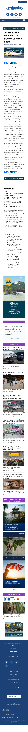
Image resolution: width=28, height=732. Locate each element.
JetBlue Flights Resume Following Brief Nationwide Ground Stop (13, 198)
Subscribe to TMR (14, 338)
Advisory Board (13, 651)
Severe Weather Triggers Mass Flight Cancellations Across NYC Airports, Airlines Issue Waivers (14, 238)
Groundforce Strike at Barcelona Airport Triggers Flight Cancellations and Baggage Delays (13, 259)
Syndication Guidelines (13, 656)
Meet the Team (13, 648)
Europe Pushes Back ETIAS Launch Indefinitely (14, 253)
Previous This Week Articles (13, 682)
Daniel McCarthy (9, 44)
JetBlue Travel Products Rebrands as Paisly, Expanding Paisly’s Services (13, 222)
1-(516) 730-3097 (5, 710)
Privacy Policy (11, 722)
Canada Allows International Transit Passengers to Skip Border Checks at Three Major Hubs (13, 421)
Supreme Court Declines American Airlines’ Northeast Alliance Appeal (13, 218)
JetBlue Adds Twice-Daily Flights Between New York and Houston (12, 202)
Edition (23, 2)
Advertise (13, 653)
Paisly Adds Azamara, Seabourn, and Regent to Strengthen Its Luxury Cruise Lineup (13, 206)
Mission (13, 645)
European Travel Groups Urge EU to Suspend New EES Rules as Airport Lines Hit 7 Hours (13, 448)
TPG (14, 82)
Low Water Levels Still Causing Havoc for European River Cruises (14, 249)
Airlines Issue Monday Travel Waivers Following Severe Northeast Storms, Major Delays (12, 396)
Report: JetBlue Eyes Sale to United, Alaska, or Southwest (13, 194)
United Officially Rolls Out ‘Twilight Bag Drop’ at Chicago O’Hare (13, 348)
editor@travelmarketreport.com (13, 704)
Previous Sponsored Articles (13, 679)
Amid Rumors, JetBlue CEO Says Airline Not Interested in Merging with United (13, 226)
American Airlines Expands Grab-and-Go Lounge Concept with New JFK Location (13, 476)
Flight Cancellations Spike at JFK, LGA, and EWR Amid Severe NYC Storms (14, 244)
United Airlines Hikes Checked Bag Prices (13, 190)
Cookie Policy (5, 722)
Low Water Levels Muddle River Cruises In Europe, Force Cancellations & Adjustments (13, 265)
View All (14, 589)
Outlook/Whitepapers (13, 676)
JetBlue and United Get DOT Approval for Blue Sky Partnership (14, 214)
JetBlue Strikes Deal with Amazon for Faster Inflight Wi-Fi (13, 210)
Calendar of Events (13, 674)
